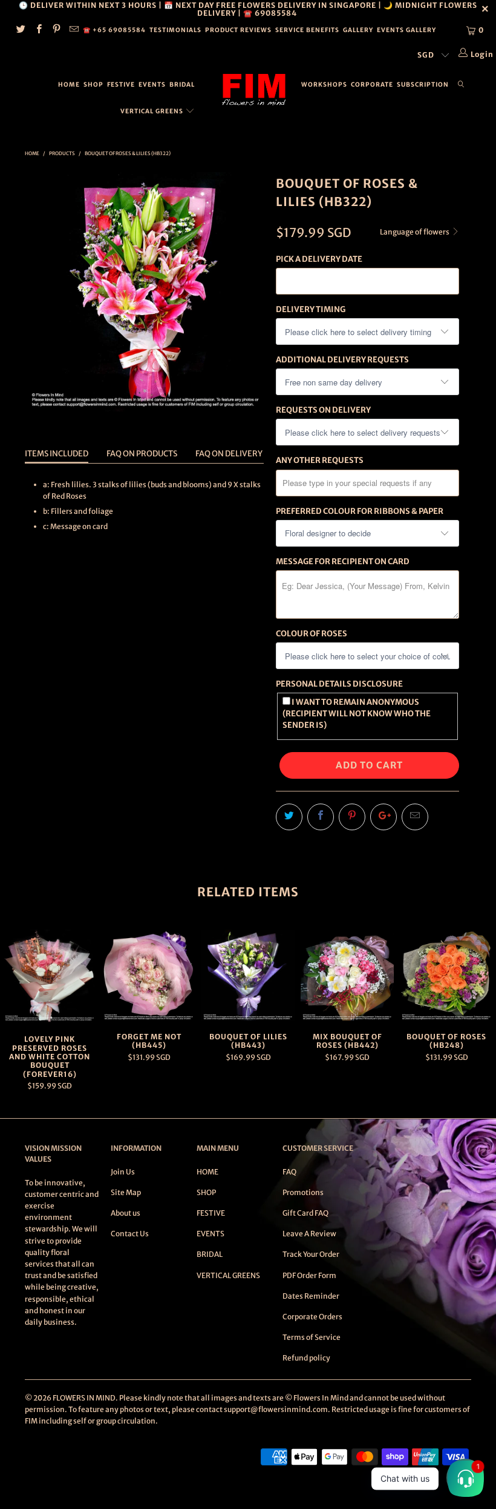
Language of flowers (415, 231)
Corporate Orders (312, 1316)
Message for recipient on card (343, 561)
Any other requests (320, 460)
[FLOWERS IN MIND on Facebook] (38, 30)
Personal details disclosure (339, 684)
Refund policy (306, 1357)
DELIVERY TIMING (310, 309)
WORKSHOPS (324, 84)
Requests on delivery (323, 410)
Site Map (126, 1192)
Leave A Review (309, 1233)
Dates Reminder (310, 1296)
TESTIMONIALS (175, 30)
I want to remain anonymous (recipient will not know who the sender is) (356, 713)
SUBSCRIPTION (423, 84)
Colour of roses (311, 633)
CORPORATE (372, 84)
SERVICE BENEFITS (307, 30)
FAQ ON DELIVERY (229, 453)
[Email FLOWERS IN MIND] (73, 30)
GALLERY (358, 30)
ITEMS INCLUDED (56, 453)
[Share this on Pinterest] (352, 817)
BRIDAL (182, 84)
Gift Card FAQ (305, 1213)
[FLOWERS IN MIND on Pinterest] (56, 30)
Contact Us (130, 1233)
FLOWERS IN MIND (84, 1397)
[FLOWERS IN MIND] (253, 90)
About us (125, 1213)
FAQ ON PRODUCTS (141, 453)
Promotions (303, 1192)
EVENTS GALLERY (406, 30)
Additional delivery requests (342, 360)
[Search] (461, 85)
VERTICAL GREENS (152, 111)
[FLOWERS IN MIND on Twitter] (20, 30)
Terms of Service (311, 1337)
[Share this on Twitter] (289, 817)
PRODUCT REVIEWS (238, 30)
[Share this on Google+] (383, 817)
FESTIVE (121, 84)
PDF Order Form (309, 1275)
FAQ (289, 1171)
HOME (69, 84)
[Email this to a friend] (415, 817)
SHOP (93, 84)
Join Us (123, 1171)
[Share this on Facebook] (320, 817)
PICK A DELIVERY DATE (319, 259)
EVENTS (152, 84)
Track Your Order (310, 1254)
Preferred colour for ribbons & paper (359, 511)
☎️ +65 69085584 (114, 30)
